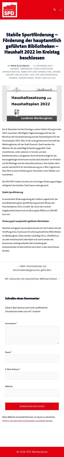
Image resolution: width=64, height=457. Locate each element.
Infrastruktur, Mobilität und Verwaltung (27, 72)
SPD (32, 75)
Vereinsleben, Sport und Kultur (36, 78)
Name (8, 352)
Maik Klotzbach (20, 66)
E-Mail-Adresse (12, 369)
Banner (14, 69)
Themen (13, 78)
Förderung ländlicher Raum (36, 69)
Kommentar (11, 323)
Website (9, 386)
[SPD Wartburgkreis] (9, 9)
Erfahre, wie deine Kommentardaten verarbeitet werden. (27, 421)
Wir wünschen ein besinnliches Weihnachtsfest (31, 278)
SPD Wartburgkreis (46, 75)
